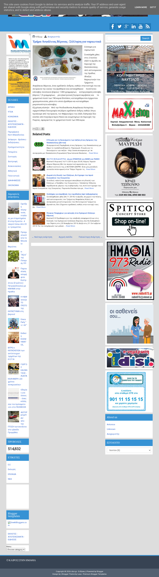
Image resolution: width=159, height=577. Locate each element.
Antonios (111, 424)
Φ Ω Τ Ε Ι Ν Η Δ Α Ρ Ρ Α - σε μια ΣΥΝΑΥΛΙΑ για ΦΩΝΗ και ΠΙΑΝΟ (73, 159)
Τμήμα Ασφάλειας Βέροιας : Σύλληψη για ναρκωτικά (67, 41)
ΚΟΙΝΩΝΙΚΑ (13, 116)
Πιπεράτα (12, 152)
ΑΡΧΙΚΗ (11, 107)
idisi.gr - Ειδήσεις (78, 571)
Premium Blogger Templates (95, 574)
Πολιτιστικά (13, 176)
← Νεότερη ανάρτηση (42, 237)
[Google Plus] (126, 26)
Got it (153, 7)
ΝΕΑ (10, 479)
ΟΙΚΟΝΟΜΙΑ (13, 185)
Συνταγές (12, 156)
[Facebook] (112, 26)
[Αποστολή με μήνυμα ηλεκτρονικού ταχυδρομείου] (34, 128)
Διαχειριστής (54, 37)
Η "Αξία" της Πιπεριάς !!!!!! (24, 257)
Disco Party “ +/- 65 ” (24, 322)
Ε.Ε (9, 464)
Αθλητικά (12, 171)
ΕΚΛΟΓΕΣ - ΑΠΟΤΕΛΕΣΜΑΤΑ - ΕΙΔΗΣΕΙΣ (16, 124)
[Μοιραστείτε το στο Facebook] (42, 128)
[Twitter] (119, 26)
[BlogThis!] (37, 128)
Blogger (100, 571)
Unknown (111, 429)
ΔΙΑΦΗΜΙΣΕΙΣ (14, 180)
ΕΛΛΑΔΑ (12, 474)
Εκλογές (12, 469)
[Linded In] (133, 26)
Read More (93, 153)
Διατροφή (12, 161)
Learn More (141, 7)
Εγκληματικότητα (16, 147)
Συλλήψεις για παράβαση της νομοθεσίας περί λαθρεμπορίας (72, 194)
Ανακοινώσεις (14, 166)
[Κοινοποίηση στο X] (39, 128)
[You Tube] (140, 26)
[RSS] (147, 26)
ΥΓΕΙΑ (10, 112)
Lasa (79, 574)
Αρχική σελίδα (65, 237)
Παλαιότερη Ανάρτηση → (90, 237)
